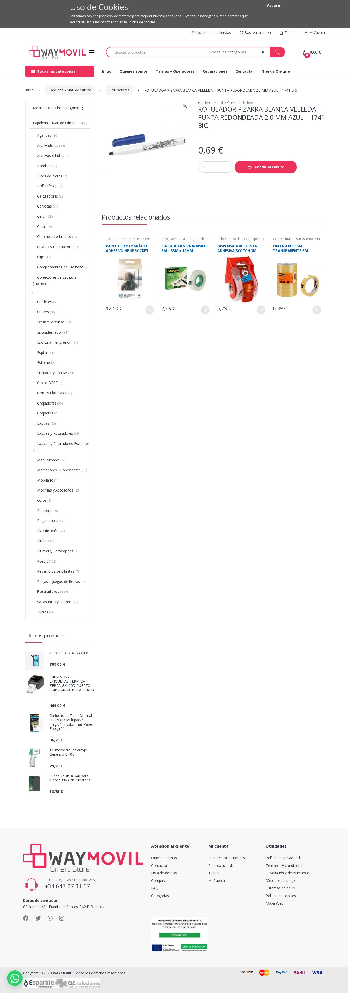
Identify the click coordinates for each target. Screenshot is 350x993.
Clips (44, 256)
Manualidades (51, 459)
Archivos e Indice (53, 155)
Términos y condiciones (285, 865)
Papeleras (47, 510)
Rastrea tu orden (258, 32)
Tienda (290, 32)
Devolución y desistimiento (288, 872)
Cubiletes (47, 301)
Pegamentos (51, 520)
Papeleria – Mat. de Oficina (60, 122)
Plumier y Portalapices (58, 551)
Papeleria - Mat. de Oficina (69, 90)
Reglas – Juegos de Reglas (61, 581)
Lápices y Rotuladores (58, 433)
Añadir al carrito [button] (149, 309)
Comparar (159, 880)
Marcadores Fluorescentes (62, 469)
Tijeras (46, 611)
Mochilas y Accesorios (58, 490)
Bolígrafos (49, 185)
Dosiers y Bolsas (54, 322)
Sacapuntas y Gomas (57, 601)
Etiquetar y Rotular (56, 372)
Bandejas (47, 165)
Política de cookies (142, 22)
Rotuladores (119, 90)
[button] (184, 106)
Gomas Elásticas (181, 239)
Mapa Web (274, 903)
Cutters (46, 311)
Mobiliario (48, 480)
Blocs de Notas (52, 175)
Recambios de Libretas (58, 571)
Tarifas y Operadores (175, 71)
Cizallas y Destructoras (59, 246)
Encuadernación (53, 332)
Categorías (160, 895)
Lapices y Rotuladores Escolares (61, 446)
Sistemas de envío (280, 888)
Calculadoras (50, 196)
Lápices (46, 423)
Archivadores (51, 145)
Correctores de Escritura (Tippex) (55, 280)
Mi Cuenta (317, 32)
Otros (44, 500)
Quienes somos (134, 71)
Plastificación (51, 530)
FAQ (154, 888)
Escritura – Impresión (57, 342)
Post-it (46, 561)
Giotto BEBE (49, 382)
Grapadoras (50, 403)
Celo (164, 239)
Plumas (45, 540)
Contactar (244, 71)
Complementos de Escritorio (62, 267)
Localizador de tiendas (213, 32)
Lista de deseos (164, 872)
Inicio (106, 71)
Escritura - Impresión (121, 239)
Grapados (47, 413)
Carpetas (47, 206)
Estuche (46, 362)
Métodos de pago (280, 880)
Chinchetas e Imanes (57, 236)
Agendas (47, 135)
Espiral (45, 352)
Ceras (45, 226)
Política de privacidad (283, 857)
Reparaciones (215, 71)
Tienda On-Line (276, 71)
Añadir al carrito (269, 167)
